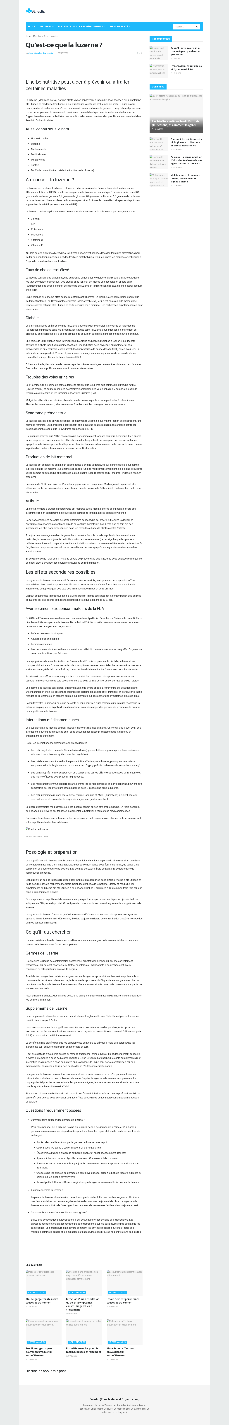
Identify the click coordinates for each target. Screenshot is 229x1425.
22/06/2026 (113, 1307)
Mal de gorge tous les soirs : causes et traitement (42, 1300)
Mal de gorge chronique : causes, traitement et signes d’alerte (185, 178)
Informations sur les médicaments (80, 26)
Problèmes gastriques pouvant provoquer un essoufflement (39, 1352)
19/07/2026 (32, 1307)
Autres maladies (51, 36)
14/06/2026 (72, 1356)
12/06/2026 (113, 1360)
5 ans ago (176, 59)
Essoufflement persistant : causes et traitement (123, 1300)
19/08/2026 (158, 129)
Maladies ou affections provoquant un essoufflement (121, 1352)
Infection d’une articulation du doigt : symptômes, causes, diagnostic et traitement (82, 1304)
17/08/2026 (176, 186)
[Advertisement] (146, 10)
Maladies (45, 26)
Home (31, 26)
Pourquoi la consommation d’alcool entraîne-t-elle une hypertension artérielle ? (186, 160)
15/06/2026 (32, 1360)
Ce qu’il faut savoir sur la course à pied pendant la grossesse (185, 51)
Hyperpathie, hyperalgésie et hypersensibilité (186, 67)
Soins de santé (119, 26)
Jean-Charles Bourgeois (40, 53)
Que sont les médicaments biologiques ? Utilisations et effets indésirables (186, 142)
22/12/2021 (63, 53)
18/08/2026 (176, 150)
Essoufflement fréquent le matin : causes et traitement (83, 1350)
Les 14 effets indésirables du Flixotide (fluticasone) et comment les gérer (175, 123)
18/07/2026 (72, 1314)
